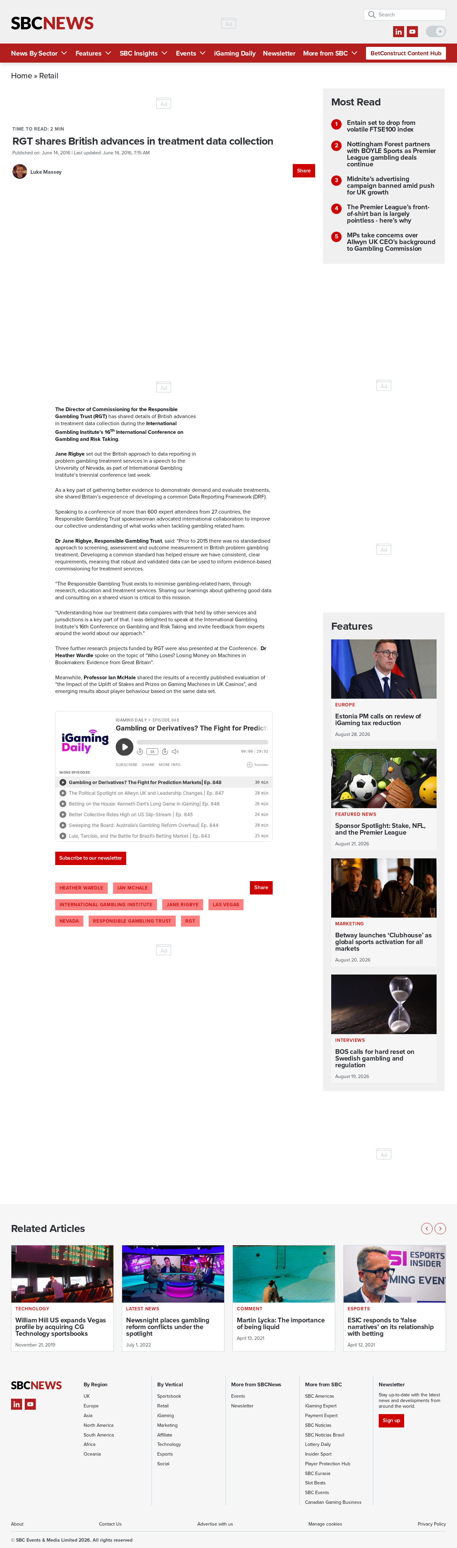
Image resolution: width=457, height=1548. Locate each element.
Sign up (391, 1420)
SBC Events (317, 1492)
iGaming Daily (234, 53)
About (17, 1524)
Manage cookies (325, 1524)
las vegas (226, 904)
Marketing (167, 1425)
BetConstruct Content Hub (406, 53)
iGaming (165, 1415)
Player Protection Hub (327, 1463)
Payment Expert (321, 1415)
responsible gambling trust (132, 921)
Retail (48, 75)
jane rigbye (183, 904)
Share (304, 170)
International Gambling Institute (106, 904)
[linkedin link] (398, 31)
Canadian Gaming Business (333, 1502)
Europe (91, 1405)
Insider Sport (318, 1454)
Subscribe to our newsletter (90, 858)
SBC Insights (139, 53)
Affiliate (164, 1435)
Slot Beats (315, 1482)
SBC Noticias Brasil (324, 1435)
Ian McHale (132, 888)
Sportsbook (169, 1396)
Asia (88, 1415)
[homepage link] (52, 23)
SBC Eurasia (317, 1473)
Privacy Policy (432, 1524)
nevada (69, 921)
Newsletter (279, 53)
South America (99, 1435)
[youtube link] (412, 31)
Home (21, 75)
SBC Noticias (318, 1425)
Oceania (92, 1454)
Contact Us (110, 1524)
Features (89, 53)
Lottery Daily (318, 1444)
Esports (165, 1454)
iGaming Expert (321, 1405)
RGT (190, 921)
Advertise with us (215, 1524)
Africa (89, 1444)
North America (98, 1425)
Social (163, 1463)
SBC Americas (319, 1396)
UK (87, 1396)
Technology (169, 1444)
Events (186, 53)
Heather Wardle (81, 888)
